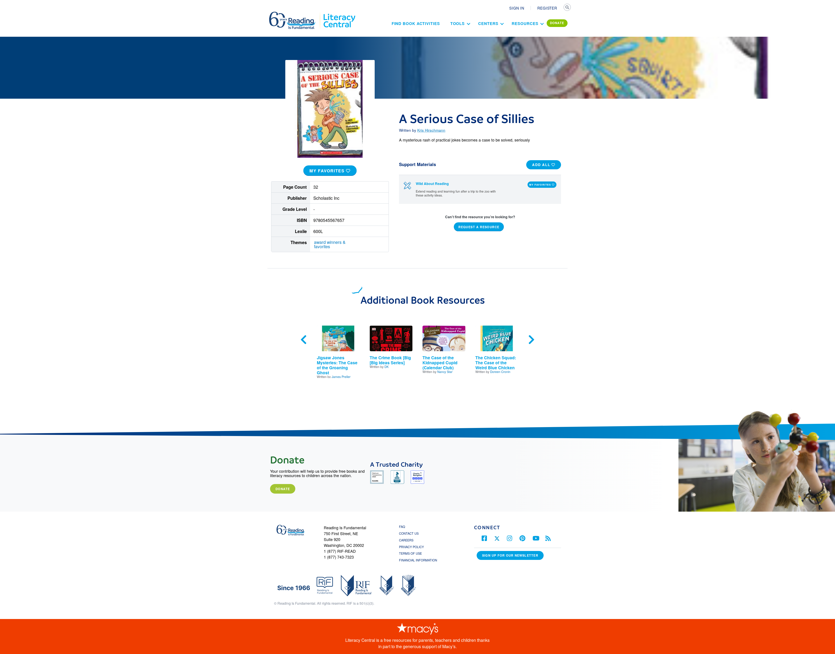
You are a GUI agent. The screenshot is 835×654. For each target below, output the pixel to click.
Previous (303, 340)
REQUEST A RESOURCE (478, 227)
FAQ (402, 526)
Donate (283, 489)
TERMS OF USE (412, 553)
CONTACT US (410, 533)
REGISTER (547, 8)
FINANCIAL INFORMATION (418, 560)
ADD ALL (541, 164)
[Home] (295, 13)
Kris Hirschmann (431, 130)
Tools (457, 23)
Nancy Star (445, 371)
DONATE (557, 23)
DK (386, 366)
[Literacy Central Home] (339, 13)
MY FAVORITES (327, 171)
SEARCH (567, 8)
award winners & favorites (330, 244)
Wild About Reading (432, 183)
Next (531, 340)
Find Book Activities (416, 23)
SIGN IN (516, 8)
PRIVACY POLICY (411, 547)
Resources (525, 23)
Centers (488, 23)
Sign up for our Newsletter (510, 555)
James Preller (341, 376)
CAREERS (406, 540)
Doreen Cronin (500, 371)
